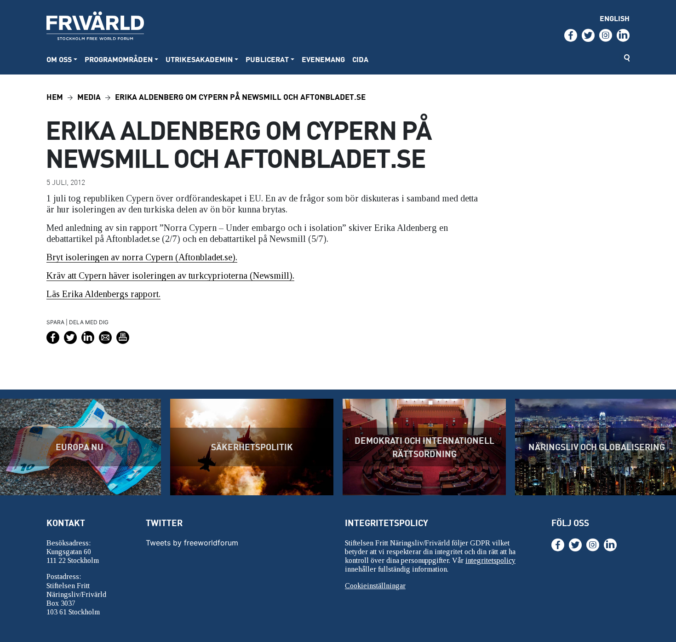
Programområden (119, 59)
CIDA (360, 59)
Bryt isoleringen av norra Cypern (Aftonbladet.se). (141, 257)
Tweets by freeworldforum (192, 542)
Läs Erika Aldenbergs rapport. (103, 294)
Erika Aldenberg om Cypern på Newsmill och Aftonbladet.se (240, 96)
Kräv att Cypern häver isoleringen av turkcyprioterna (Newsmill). (170, 275)
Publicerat (267, 59)
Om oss (59, 59)
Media (89, 96)
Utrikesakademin (199, 59)
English (615, 18)
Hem (54, 96)
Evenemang (323, 59)
